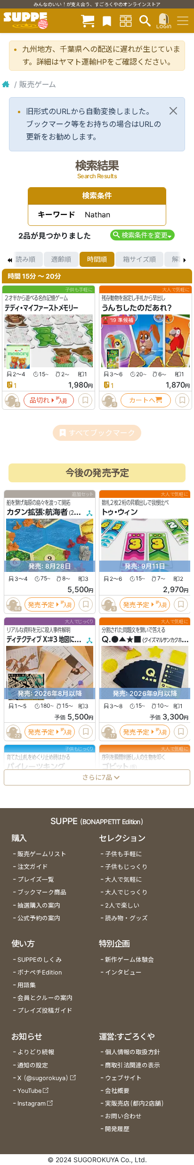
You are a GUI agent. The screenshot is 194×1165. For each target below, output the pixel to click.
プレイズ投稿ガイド (45, 1010)
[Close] (173, 111)
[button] (142, 235)
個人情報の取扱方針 (132, 1052)
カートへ (142, 400)
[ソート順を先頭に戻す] (9, 259)
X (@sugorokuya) (43, 1078)
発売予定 (41, 604)
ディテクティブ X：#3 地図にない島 (48, 639)
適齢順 (61, 259)
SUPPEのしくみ (39, 959)
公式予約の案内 (38, 918)
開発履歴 (117, 1128)
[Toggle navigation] (182, 20)
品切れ (39, 400)
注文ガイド (32, 866)
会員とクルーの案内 (45, 997)
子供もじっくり (126, 866)
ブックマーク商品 (41, 892)
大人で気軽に (123, 879)
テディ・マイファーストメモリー (41, 308)
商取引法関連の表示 (132, 1065)
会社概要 (117, 1090)
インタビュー (123, 972)
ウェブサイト (123, 1078)
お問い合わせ (123, 1116)
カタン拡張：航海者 (37, 512)
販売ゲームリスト (41, 854)
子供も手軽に (123, 854)
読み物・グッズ (126, 918)
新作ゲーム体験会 (129, 959)
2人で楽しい (122, 905)
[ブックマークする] (85, 400)
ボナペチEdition (39, 972)
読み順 (25, 259)
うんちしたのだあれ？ (136, 308)
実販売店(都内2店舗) (134, 1103)
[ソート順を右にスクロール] (184, 259)
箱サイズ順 (139, 259)
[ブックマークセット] (107, 20)
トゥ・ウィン (119, 512)
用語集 (26, 985)
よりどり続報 (35, 1052)
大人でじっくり (126, 892)
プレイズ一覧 (35, 879)
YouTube (29, 1090)
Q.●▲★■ (121, 639)
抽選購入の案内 (38, 905)
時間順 (97, 259)
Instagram (31, 1103)
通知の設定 (32, 1065)
